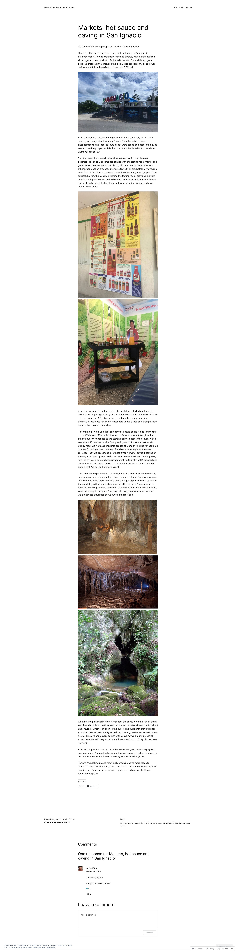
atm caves (135, 823)
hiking (175, 823)
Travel (71, 819)
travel (122, 826)
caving (156, 823)
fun (169, 823)
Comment (149, 933)
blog (150, 823)
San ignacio (184, 823)
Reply (88, 894)
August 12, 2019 (93, 871)
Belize (144, 823)
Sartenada (91, 868)
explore (163, 823)
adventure (124, 823)
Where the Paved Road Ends (59, 7)
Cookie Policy (50, 947)
